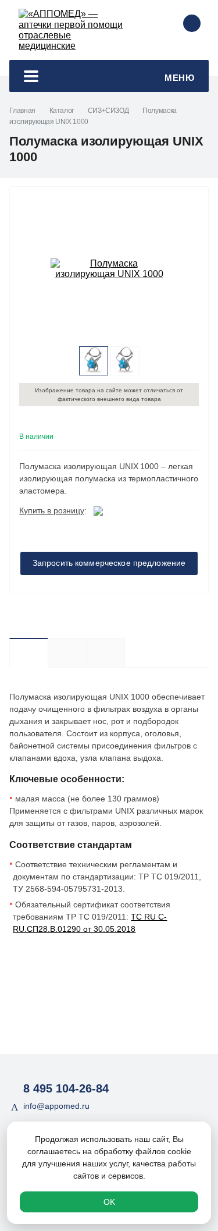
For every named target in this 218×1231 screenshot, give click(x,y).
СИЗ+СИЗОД (108, 111)
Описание (28, 652)
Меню (179, 78)
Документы (124, 652)
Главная (22, 111)
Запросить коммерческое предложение (109, 563)
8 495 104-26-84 (66, 1088)
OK (109, 1202)
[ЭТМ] (98, 510)
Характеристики (67, 652)
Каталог (61, 111)
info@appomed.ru (56, 1106)
